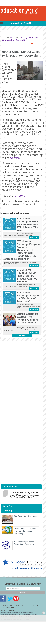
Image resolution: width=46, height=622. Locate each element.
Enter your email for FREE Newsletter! (23, 584)
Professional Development (29, 209)
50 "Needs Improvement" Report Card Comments (24, 542)
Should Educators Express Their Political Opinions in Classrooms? (27, 318)
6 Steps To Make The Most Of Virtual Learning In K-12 (19, 614)
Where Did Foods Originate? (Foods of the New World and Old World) (26, 531)
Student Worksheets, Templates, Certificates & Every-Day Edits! (24, 495)
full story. (20, 195)
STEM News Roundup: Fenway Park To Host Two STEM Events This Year (28, 224)
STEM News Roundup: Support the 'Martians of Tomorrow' (28, 297)
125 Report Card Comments (25, 516)
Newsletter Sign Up (22, 23)
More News (22, 335)
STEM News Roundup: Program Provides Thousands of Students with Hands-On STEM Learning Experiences (21, 250)
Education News (6, 209)
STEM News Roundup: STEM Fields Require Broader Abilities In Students (28, 275)
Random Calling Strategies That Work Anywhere (17, 612)
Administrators (17, 209)
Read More (34, 237)
